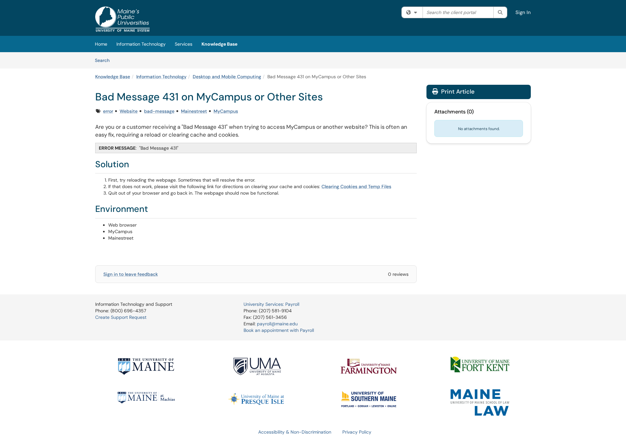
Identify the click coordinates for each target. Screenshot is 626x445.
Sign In (523, 12)
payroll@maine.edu (277, 324)
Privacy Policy (356, 432)
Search (104, 60)
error (108, 111)
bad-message (159, 111)
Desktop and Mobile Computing (227, 77)
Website (129, 111)
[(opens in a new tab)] (122, 20)
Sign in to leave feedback (130, 274)
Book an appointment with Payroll (279, 330)
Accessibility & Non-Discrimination (294, 432)
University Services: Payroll (271, 304)
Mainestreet (194, 111)
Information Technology (141, 44)
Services (183, 44)
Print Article (457, 92)
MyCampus (226, 111)
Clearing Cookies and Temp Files (356, 186)
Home (101, 44)
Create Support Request (120, 317)
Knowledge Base (219, 44)
